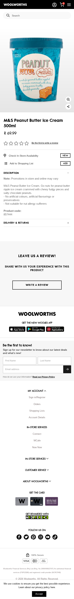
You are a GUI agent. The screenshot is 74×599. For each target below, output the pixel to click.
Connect (37, 434)
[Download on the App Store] (17, 329)
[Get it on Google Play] (36, 329)
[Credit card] (37, 501)
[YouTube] (47, 537)
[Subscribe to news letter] (67, 369)
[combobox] (40, 16)
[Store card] (22, 501)
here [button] (52, 587)
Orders (37, 404)
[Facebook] (19, 537)
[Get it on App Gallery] (55, 329)
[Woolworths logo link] (15, 4)
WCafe (37, 440)
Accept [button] (39, 594)
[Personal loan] (52, 501)
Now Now (37, 447)
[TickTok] (54, 537)
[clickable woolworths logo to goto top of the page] (37, 314)
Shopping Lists (37, 410)
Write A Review (37, 285)
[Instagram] (40, 537)
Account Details (37, 417)
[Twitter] (26, 537)
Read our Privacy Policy (44, 377)
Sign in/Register (37, 397)
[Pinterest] (33, 537)
